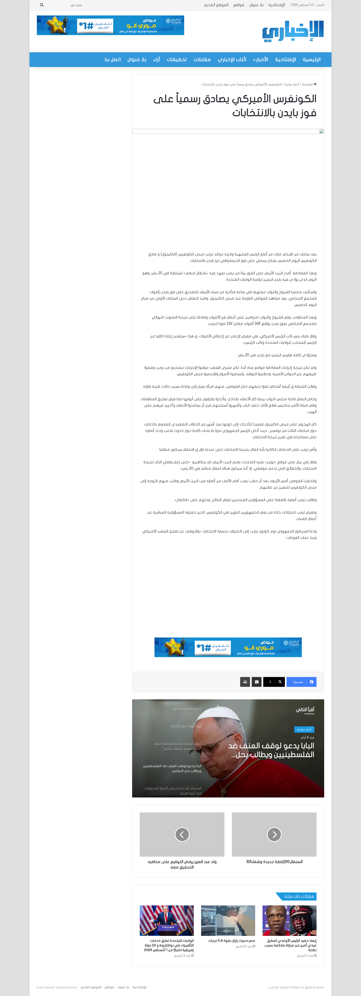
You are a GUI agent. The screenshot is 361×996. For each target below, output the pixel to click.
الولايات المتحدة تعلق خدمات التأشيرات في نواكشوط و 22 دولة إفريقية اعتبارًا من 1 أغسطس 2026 (169, 945)
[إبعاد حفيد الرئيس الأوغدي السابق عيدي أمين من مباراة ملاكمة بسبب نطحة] (290, 920)
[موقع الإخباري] (292, 31)
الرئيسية (312, 59)
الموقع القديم (216, 5)
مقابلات (202, 59)
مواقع (238, 5)
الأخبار (262, 59)
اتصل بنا (113, 59)
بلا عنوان (256, 5)
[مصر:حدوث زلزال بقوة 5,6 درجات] (228, 920)
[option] (228, 748)
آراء (156, 59)
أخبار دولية (291, 84)
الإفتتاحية (276, 5)
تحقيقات (177, 59)
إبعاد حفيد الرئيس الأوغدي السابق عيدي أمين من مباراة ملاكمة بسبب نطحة (290, 945)
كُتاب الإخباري (232, 59)
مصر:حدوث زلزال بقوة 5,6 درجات (231, 941)
